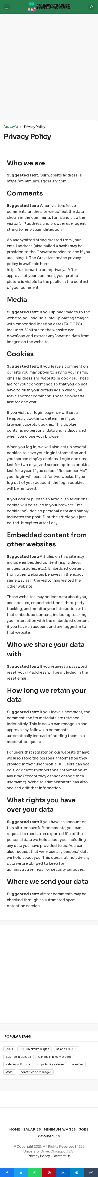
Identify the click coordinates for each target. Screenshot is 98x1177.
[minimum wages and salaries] (49, 6)
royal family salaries (50, 1064)
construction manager (36, 1072)
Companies (49, 1136)
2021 (9, 1049)
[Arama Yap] (91, 7)
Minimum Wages (60, 1129)
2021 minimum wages (34, 1049)
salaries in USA (66, 1049)
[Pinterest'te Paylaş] (49, 1172)
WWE (9, 1072)
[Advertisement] (49, 66)
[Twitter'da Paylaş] (21, 1172)
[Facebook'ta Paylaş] (7, 1172)
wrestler (77, 1064)
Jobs (84, 1129)
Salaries (32, 1129)
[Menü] (6, 7)
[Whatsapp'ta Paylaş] (35, 1172)
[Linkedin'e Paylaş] (63, 1172)
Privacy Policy (39, 1156)
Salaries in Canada (18, 1056)
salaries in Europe (18, 1064)
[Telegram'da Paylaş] (77, 1172)
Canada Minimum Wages (55, 1056)
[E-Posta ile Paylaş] (91, 1172)
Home (14, 1129)
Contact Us (61, 1156)
